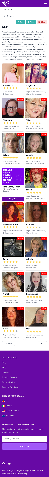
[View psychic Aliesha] (36, 253)
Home (4, 9)
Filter (32, 22)
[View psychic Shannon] (13, 114)
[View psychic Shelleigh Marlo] (13, 219)
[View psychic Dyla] (36, 323)
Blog (4, 362)
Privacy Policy (8, 382)
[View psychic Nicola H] (13, 184)
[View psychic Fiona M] (36, 219)
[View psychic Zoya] (13, 253)
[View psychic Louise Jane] (36, 288)
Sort (21, 22)
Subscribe (24, 446)
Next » (42, 344)
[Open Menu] (45, 3)
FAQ (4, 367)
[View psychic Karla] (13, 323)
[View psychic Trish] (36, 114)
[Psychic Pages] (6, 3)
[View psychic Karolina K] (13, 80)
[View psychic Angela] (36, 149)
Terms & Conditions (10, 387)
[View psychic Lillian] (13, 149)
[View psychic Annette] (13, 288)
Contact (5, 372)
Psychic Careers (9, 377)
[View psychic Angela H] (36, 80)
